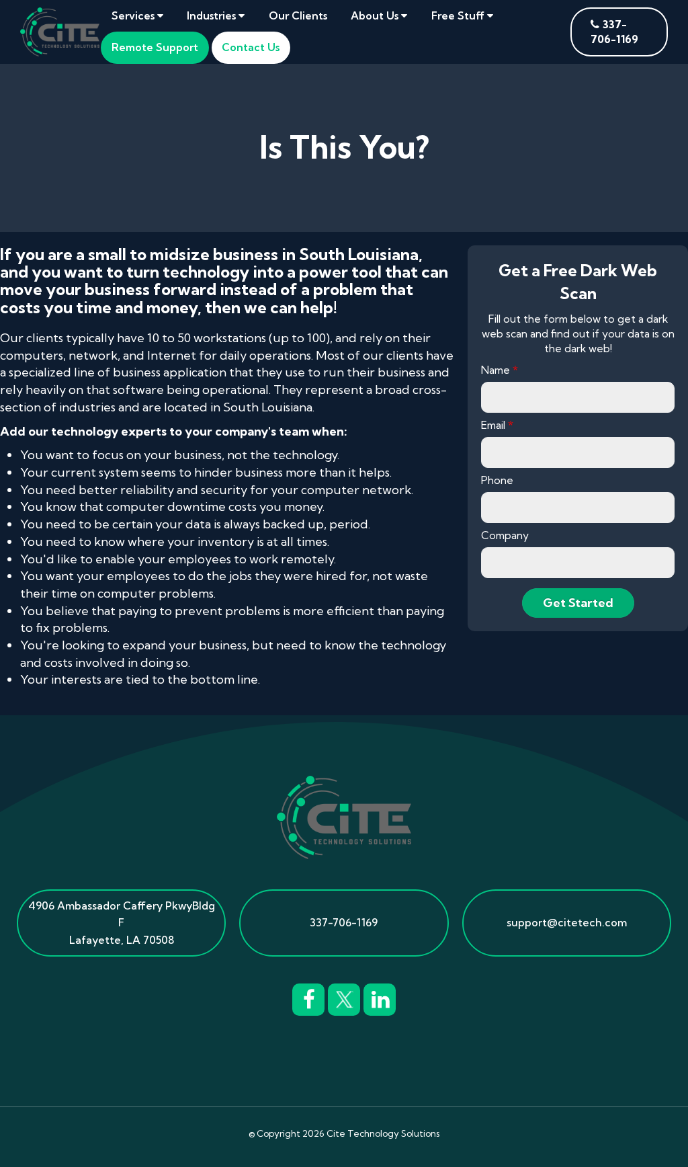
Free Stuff (459, 15)
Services (134, 15)
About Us (376, 15)
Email (497, 425)
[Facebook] (308, 998)
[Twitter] (344, 998)
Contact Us (251, 47)
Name (499, 369)
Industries (213, 15)
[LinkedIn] (379, 998)
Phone (497, 480)
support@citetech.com (567, 922)
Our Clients (298, 15)
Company (505, 535)
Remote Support (155, 47)
